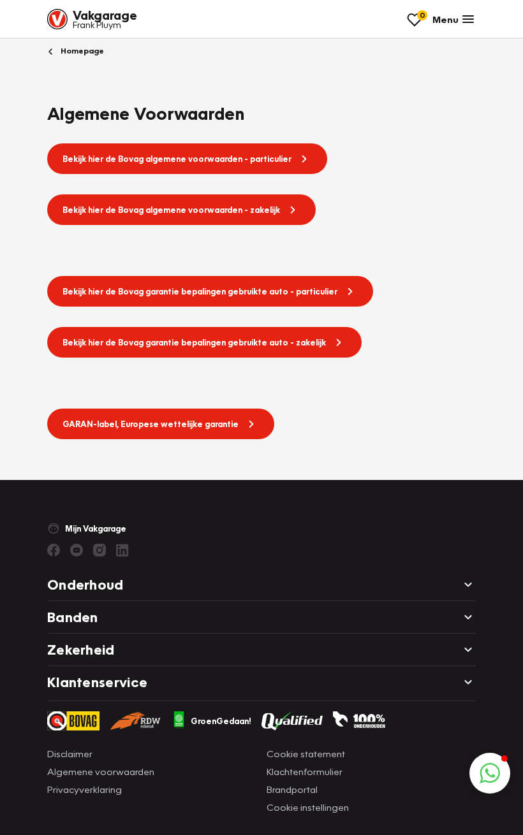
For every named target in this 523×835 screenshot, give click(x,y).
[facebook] (53, 550)
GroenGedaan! (221, 721)
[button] (489, 773)
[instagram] (99, 550)
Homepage (81, 51)
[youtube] (76, 550)
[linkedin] (122, 550)
